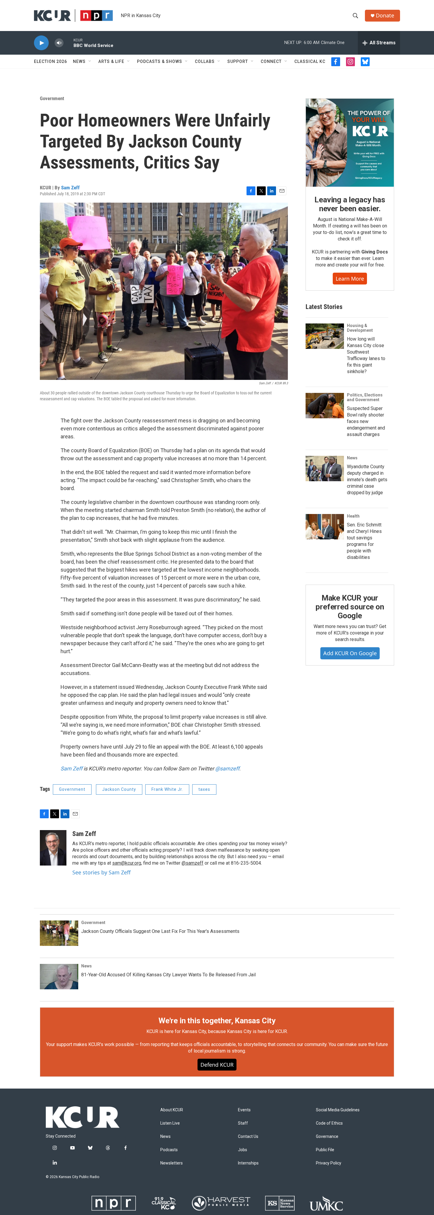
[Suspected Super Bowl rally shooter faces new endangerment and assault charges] (325, 405)
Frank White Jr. (167, 789)
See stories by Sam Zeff (101, 872)
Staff (243, 1123)
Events (244, 1110)
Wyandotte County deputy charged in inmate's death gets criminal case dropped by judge (367, 479)
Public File (325, 1150)
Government (52, 98)
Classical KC (309, 61)
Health (353, 516)
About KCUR (171, 1110)
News (79, 61)
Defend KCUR (217, 1064)
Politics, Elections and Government (365, 397)
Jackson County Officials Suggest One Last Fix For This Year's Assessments (160, 931)
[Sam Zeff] (53, 848)
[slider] (68, 43)
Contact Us (248, 1136)
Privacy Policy (328, 1163)
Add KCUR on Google (350, 653)
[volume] (59, 43)
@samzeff (227, 768)
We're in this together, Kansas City (217, 1020)
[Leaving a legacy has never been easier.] (350, 143)
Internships (248, 1163)
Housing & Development (360, 328)
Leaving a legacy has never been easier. (349, 204)
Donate (385, 15)
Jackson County (119, 789)
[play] (41, 43)
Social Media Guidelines (338, 1110)
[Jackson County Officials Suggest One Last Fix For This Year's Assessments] (59, 933)
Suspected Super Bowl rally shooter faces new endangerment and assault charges (366, 421)
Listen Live (170, 1123)
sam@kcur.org (126, 863)
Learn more (350, 278)
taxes (204, 789)
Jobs (242, 1150)
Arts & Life (111, 61)
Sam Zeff (70, 188)
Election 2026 (50, 61)
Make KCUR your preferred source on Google (350, 606)
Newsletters (171, 1163)
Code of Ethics (329, 1123)
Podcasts (169, 1150)
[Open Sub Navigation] (90, 61)
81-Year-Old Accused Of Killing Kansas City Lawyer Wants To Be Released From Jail (168, 974)
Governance (327, 1136)
